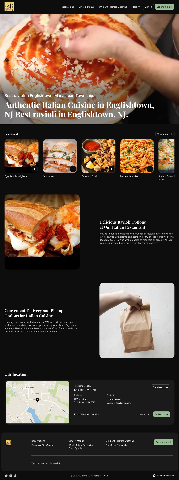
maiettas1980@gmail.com (119, 403)
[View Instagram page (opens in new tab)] (10, 475)
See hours (144, 414)
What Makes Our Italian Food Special (81, 447)
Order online (161, 414)
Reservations (67, 6)
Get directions (160, 387)
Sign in (148, 6)
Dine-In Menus (87, 6)
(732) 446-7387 (114, 399)
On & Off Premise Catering (113, 6)
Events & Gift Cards (42, 445)
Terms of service (39, 463)
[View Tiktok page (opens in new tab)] (15, 475)
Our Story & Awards (116, 445)
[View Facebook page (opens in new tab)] (6, 475)
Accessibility (56, 463)
